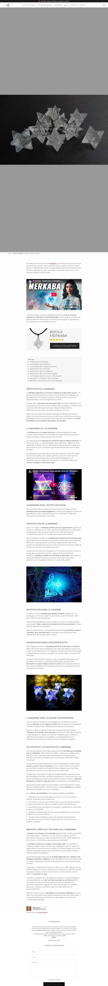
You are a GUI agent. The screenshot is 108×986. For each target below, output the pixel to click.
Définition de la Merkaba (39, 362)
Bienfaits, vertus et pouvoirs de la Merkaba (46, 381)
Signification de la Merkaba (40, 369)
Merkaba (53, 263)
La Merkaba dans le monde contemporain (46, 376)
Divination (58, 5)
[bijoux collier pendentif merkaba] (54, 350)
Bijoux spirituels (29, 5)
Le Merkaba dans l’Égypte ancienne (43, 366)
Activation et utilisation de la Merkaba (44, 378)
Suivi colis (74, 5)
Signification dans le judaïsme (41, 371)
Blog (66, 5)
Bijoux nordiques (44, 5)
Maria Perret (42, 912)
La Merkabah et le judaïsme (40, 364)
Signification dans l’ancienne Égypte (43, 374)
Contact (82, 5)
